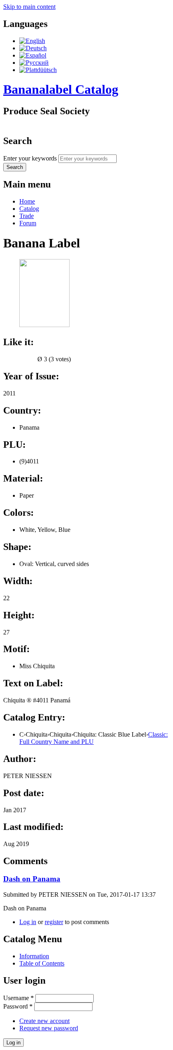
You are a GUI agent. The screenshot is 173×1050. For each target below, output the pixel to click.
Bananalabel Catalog (60, 89)
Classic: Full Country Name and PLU (93, 738)
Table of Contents (41, 963)
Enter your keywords (30, 158)
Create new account (44, 1020)
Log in (27, 921)
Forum (27, 223)
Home (27, 201)
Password (18, 1006)
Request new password (48, 1028)
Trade (26, 215)
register (54, 921)
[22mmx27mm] (44, 324)
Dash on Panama (31, 879)
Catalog (29, 208)
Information (34, 956)
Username (18, 997)
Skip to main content (29, 6)
